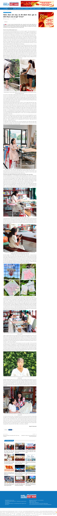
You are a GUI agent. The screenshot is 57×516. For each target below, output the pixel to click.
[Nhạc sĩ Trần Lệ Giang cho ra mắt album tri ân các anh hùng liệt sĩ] (30, 457)
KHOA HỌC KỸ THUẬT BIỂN (20, 8)
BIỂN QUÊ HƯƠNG (10, 8)
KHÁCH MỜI (43, 8)
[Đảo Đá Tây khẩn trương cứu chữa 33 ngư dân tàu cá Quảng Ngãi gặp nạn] (20, 446)
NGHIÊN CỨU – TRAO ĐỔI (32, 8)
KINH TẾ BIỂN (14, 8)
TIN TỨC (6, 8)
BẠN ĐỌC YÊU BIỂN (47, 8)
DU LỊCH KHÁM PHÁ (38, 8)
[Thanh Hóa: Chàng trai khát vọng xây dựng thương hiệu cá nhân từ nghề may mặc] (9, 479)
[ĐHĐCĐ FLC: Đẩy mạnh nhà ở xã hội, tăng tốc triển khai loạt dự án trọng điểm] (30, 479)
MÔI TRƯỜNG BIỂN (26, 8)
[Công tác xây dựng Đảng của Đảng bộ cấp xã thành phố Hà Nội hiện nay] (9, 468)
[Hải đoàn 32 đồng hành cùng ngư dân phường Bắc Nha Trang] (30, 446)
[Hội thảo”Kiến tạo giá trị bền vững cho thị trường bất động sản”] (30, 468)
